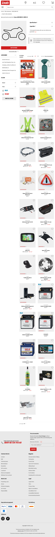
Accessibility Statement (34, 493)
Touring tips (31, 459)
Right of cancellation (33, 488)
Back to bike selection (7, 14)
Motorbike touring (33, 468)
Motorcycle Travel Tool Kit (27, 222)
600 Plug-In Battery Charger (27, 110)
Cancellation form (32, 490)
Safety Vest (45, 110)
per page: (29, 56)
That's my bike (13, 47)
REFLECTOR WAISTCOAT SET (27, 137)
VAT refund (3, 488)
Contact (3, 456)
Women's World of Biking (34, 456)
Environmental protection (34, 495)
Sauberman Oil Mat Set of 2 (45, 137)
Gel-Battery (46, 334)
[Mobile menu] (2, 7)
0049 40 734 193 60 (12, 443)
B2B (2, 459)
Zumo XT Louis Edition (45, 362)
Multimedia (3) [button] (5, 67)
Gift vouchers (4, 468)
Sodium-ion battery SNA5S (46, 306)
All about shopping (5, 486)
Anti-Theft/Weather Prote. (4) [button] (8, 62)
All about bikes (32, 470)
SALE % (7, 94)
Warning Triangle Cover (46, 193)
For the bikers (32, 472)
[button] (52, 7)
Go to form (38, 42)
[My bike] (34, 3)
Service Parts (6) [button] (6, 59)
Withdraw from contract (6, 475)
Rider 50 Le (27, 250)
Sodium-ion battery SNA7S (27, 334)
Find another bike (13, 51)
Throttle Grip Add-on (27, 277)
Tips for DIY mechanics (34, 463)
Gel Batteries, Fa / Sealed (27, 362)
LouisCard (3, 470)
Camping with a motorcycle (35, 475)
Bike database (4, 463)
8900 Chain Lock (27, 165)
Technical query (4, 461)
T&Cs (30, 484)
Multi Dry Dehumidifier (45, 82)
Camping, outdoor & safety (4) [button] (9, 65)
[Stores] (25, 3)
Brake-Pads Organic (27, 417)
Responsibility (4, 490)
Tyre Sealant (27, 389)
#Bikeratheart (32, 466)
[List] (37, 56)
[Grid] (35, 56)
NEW (6, 90)
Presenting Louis (5, 481)
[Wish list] (43, 3)
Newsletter (3, 466)
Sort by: (42, 56)
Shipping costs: (21, 530)
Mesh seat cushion (46, 250)
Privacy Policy (32, 486)
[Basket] (52, 3)
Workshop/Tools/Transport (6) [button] (9, 70)
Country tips (31, 461)
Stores (2, 484)
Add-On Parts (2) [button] (6, 73)
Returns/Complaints (5, 472)
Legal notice (31, 481)
